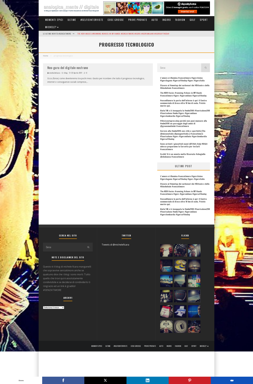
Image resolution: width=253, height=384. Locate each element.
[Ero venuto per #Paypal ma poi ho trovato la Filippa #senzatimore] (166, 251)
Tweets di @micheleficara (115, 244)
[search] (205, 67)
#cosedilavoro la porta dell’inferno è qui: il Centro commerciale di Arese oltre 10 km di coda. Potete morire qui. (183, 103)
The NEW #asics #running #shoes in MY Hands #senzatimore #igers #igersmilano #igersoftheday (123, 33)
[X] (105, 380)
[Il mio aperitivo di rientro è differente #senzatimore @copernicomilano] (166, 266)
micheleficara (54, 73)
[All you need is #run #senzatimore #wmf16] (194, 297)
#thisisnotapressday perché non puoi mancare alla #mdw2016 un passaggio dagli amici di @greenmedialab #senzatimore (183, 123)
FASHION (180, 20)
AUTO (155, 20)
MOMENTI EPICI (54, 20)
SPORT (204, 20)
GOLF (193, 20)
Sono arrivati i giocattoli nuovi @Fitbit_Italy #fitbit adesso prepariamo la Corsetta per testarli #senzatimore (183, 146)
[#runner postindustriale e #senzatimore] (194, 251)
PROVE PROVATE (137, 20)
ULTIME (72, 20)
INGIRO (166, 20)
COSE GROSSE (116, 20)
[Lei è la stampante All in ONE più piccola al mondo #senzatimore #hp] (180, 312)
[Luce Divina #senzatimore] (194, 266)
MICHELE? (51, 27)
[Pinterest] (190, 380)
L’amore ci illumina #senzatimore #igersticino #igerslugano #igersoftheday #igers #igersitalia (182, 79)
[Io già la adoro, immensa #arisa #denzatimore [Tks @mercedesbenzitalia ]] (166, 297)
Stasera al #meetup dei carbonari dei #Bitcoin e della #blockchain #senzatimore (184, 86)
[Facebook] (63, 380)
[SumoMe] (232, 380)
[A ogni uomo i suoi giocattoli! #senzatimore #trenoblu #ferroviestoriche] (180, 251)
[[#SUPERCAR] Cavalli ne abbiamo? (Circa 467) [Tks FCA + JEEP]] (180, 297)
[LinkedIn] (147, 380)
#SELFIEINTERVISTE (92, 20)
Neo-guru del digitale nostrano (67, 67)
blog (65, 73)
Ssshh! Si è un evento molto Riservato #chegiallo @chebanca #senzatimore (182, 155)
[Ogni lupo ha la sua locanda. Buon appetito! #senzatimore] (166, 327)
